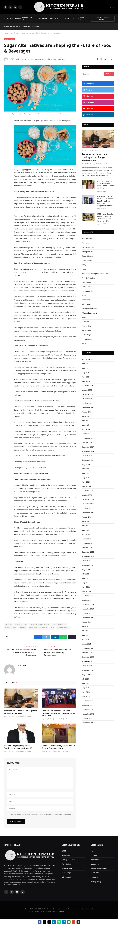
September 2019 (88, 723)
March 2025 (86, 434)
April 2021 (86, 639)
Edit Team (15, 59)
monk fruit (22, 628)
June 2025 (85, 421)
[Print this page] (73, 922)
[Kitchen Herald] (59, 7)
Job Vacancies (9, 26)
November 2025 (88, 399)
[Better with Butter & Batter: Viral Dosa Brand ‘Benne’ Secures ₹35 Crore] (88, 184)
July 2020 (85, 679)
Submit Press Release (103, 18)
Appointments (87, 238)
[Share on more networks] (78, 922)
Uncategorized (87, 339)
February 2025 (87, 438)
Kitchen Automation (89, 308)
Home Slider (87, 146)
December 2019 (88, 709)
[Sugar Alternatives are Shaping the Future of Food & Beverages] (40, 88)
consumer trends (21, 624)
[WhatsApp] (6, 144)
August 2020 (86, 674)
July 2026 (85, 364)
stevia (52, 628)
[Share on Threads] (49, 922)
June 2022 (85, 578)
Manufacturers (55, 18)
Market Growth (10, 628)
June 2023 (85, 526)
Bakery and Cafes (27, 18)
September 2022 (88, 565)
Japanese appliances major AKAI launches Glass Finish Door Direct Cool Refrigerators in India (105, 201)
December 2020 (88, 657)
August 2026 (86, 359)
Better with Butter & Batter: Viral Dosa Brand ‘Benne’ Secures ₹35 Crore (105, 184)
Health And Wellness (59, 624)
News (84, 317)
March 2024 (86, 486)
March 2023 (86, 539)
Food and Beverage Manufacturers (95, 273)
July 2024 (85, 469)
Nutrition (85, 322)
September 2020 (88, 670)
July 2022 (85, 574)
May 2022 (85, 582)
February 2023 (87, 543)
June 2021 (85, 631)
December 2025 (88, 394)
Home (6, 18)
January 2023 (87, 547)
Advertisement (96, 860)
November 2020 (88, 661)
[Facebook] (6, 126)
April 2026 (86, 377)
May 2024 (85, 477)
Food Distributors (88, 278)
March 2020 (86, 696)
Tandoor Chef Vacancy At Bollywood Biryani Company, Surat (58, 747)
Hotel (84, 295)
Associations (42, 18)
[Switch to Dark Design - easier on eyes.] (110, 7)
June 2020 (85, 683)
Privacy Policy (96, 881)
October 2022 (87, 561)
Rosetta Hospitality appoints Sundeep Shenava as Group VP (18, 747)
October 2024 (87, 456)
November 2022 (88, 556)
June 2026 (85, 368)
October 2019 (87, 718)
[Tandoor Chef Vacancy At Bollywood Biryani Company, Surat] (59, 733)
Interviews (86, 300)
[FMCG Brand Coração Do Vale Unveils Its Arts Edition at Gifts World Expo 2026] (88, 217)
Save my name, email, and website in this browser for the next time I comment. (40, 814)
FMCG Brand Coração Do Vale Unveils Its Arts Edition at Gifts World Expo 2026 (105, 217)
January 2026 (87, 390)
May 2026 (85, 372)
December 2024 (88, 447)
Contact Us (84, 18)
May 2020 (85, 688)
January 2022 (87, 600)
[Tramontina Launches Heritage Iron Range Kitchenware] (21, 698)
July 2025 (85, 416)
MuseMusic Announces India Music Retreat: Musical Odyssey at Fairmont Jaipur (58, 652)
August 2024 (86, 464)
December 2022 (88, 552)
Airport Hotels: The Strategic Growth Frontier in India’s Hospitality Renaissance (21, 652)
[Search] (114, 7)
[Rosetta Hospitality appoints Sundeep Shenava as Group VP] (21, 733)
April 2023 (86, 534)
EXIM (77, 18)
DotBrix (61, 911)
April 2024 (86, 482)
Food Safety (86, 282)
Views (84, 343)
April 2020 (86, 692)
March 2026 (86, 381)
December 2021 (88, 604)
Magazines (27, 26)
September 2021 (88, 618)
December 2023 (88, 499)
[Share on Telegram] (64, 922)
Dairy (84, 265)
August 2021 (86, 622)
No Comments (41, 59)
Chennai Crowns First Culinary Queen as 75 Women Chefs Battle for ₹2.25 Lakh (58, 713)
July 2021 (85, 626)
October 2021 (87, 613)
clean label (8, 624)
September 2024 (88, 460)
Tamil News (36, 26)
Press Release (87, 326)
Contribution (9, 39)
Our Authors (95, 855)
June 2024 (85, 473)
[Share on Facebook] (97, 59)
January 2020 (87, 705)
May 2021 (85, 635)
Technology (69, 18)
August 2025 (86, 412)
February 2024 (87, 491)
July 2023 (85, 521)
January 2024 (87, 495)
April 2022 (86, 587)
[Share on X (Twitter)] (101, 59)
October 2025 (87, 403)
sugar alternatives (63, 628)
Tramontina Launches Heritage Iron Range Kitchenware (20, 712)
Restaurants (15, 18)
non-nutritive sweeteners (38, 628)
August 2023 (86, 517)
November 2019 (88, 714)
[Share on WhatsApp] (108, 59)
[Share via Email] (69, 922)
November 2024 (88, 451)
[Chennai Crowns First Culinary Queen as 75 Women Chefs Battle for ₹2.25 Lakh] (59, 698)
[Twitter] (6, 132)
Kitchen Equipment (89, 313)
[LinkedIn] (6, 138)
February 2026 (87, 386)
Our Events (95, 873)
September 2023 (88, 512)
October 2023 (87, 508)
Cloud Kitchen (87, 256)
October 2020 (87, 666)
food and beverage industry (39, 624)
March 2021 (86, 644)
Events (18, 26)
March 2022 (86, 591)
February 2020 (87, 701)
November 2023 (88, 504)
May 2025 (85, 425)
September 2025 (88, 407)
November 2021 (88, 609)
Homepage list (87, 291)
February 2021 (87, 648)
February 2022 (87, 596)
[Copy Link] (112, 59)
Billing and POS (88, 252)
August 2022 (86, 569)
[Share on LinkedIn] (105, 59)
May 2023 (85, 530)
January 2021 (87, 653)
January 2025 (87, 442)
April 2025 (86, 429)
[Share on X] (44, 922)
